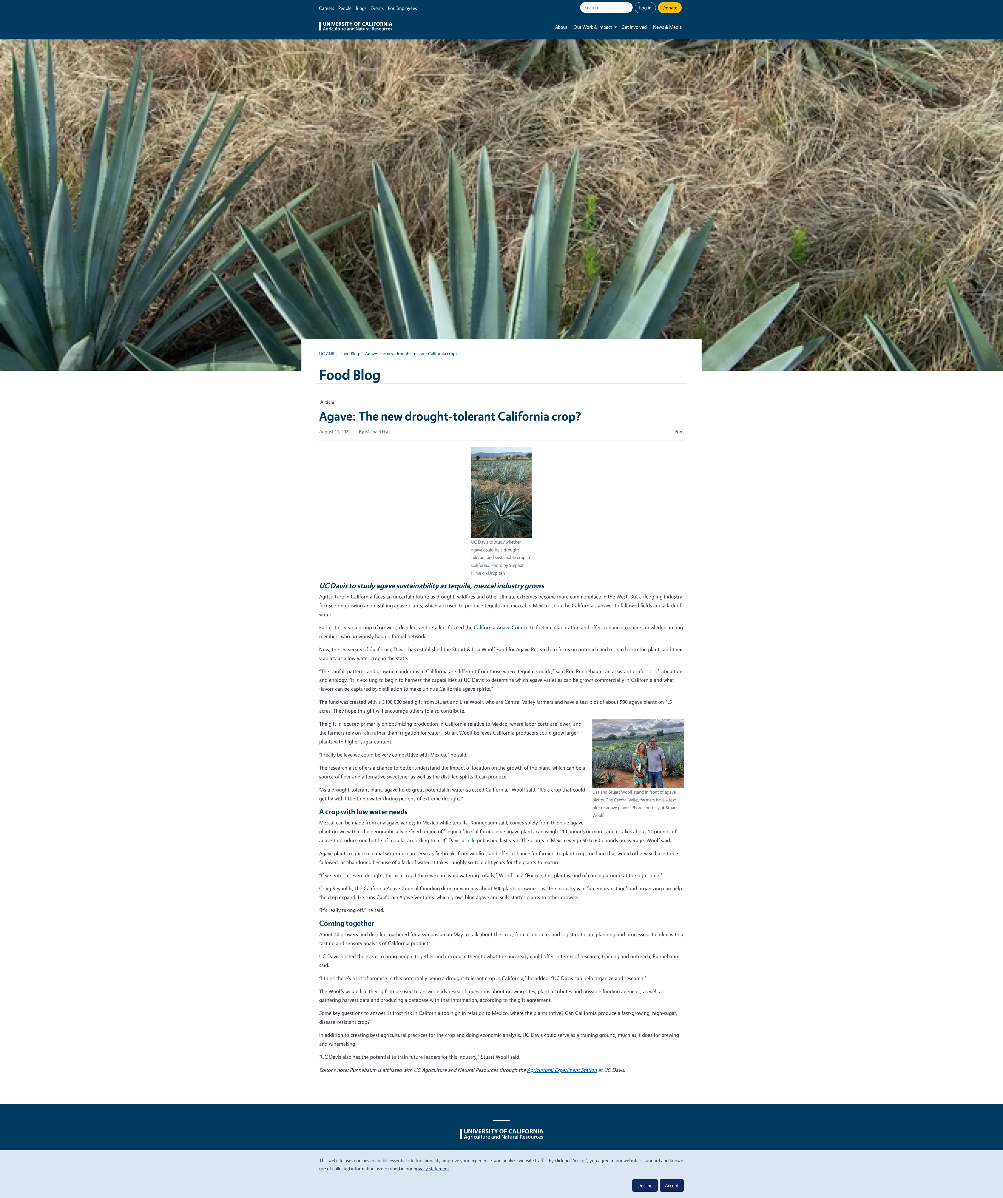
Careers (326, 8)
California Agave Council (501, 627)
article (469, 840)
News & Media (667, 27)
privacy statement (431, 1168)
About (561, 27)
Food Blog (349, 353)
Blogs (361, 8)
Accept (672, 1185)
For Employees (402, 8)
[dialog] (501, 1174)
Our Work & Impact (593, 27)
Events (377, 8)
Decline (645, 1185)
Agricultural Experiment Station (562, 1070)
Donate (669, 7)
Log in (645, 7)
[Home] (355, 27)
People (345, 8)
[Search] (629, 7)
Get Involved (634, 27)
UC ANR (326, 353)
